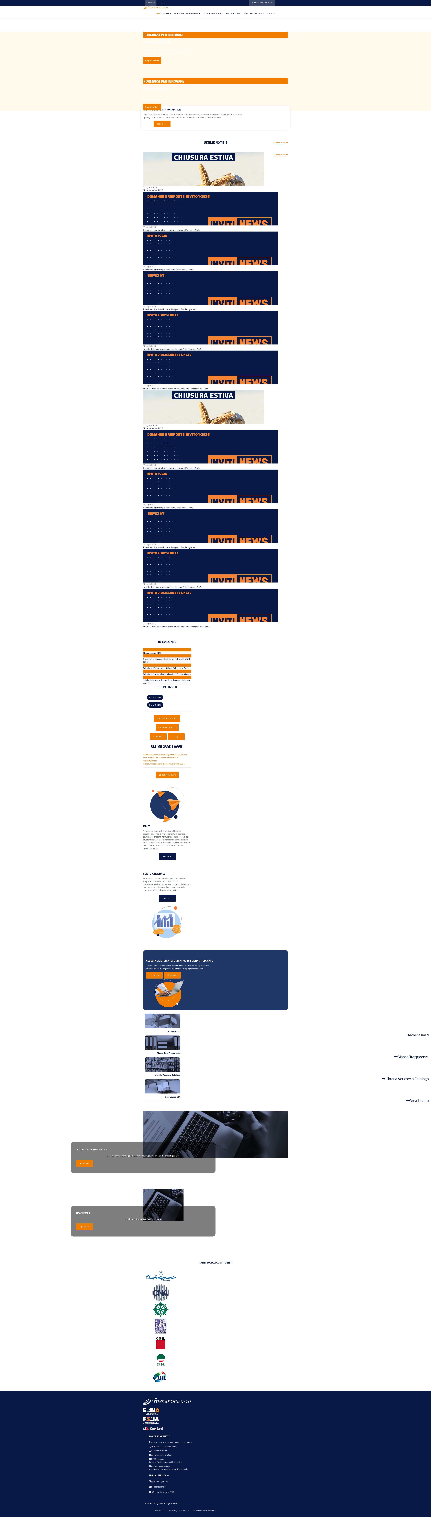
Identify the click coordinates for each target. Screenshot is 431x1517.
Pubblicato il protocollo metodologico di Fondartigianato (169, 309)
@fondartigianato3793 (163, 1492)
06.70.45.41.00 (170, 1446)
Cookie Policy (171, 1510)
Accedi (156, 975)
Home (158, 13)
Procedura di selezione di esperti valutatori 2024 (163, 763)
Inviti (245, 13)
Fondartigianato (159, 1486)
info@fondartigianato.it (161, 1454)
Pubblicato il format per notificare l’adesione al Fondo (168, 269)
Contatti (271, 13)
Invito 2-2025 (155, 704)
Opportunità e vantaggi (213, 13)
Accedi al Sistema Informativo (262, 2)
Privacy (158, 1510)
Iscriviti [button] (86, 1163)
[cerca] (162, 3)
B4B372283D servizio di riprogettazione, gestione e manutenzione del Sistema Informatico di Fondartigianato (165, 757)
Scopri (160, 124)
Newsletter (150, 2)
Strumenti (158, 736)
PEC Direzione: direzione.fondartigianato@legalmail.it (165, 1460)
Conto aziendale (257, 13)
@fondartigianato (159, 1481)
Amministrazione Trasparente (187, 13)
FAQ (176, 736)
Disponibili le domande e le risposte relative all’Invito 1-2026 (171, 230)
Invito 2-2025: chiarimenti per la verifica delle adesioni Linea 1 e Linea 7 (176, 388)
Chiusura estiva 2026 (153, 190)
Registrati (174, 975)
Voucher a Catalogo (167, 727)
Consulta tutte (169, 775)
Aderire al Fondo (233, 13)
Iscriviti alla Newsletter (92, 1149)
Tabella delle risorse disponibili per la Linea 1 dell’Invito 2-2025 (172, 349)
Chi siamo (167, 13)
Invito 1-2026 (155, 697)
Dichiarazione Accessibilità (204, 1510)
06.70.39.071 (156, 1446)
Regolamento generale (167, 718)
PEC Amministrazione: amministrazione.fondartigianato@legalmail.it (168, 1468)
